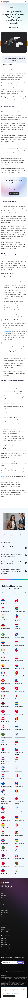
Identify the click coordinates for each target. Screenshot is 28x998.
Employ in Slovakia (19, 858)
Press (2, 902)
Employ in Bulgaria (19, 745)
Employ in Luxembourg (6, 779)
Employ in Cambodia (6, 874)
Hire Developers (5, 951)
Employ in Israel (18, 771)
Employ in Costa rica (19, 668)
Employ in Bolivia (5, 828)
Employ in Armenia (19, 820)
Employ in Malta (18, 779)
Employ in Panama (5, 794)
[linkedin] (13, 27)
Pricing (2, 897)
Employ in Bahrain (5, 866)
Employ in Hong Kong (20, 691)
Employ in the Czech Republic (19, 753)
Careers (3, 899)
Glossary (3, 919)
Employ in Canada (19, 604)
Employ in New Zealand (6, 786)
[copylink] (18, 27)
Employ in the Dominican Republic (7, 762)
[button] (26, 2)
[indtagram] (11, 886)
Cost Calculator (4, 912)
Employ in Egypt (18, 762)
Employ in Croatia (5, 752)
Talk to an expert (14, 193)
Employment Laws (5, 929)
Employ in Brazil (5, 637)
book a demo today (17, 500)
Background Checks (5, 931)
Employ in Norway (19, 786)
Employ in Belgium (19, 722)
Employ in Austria (5, 722)
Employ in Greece (5, 771)
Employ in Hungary (5, 835)
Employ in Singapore (6, 611)
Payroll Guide (4, 940)
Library (2, 914)
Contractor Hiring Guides (6, 948)
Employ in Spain (5, 668)
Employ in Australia (19, 637)
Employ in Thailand (5, 604)
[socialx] (15, 27)
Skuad (2, 477)
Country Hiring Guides (6, 946)
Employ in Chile (18, 683)
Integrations (4, 904)
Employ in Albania (5, 820)
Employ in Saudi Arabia (6, 737)
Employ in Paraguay (19, 851)
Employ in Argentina (6, 745)
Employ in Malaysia (19, 653)
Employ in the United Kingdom (20, 802)
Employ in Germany (5, 628)
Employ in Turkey (19, 714)
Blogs (2, 916)
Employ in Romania (19, 794)
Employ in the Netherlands (18, 629)
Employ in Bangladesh (20, 866)
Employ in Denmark (5, 729)
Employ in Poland (19, 660)
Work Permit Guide (5, 944)
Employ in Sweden (19, 706)
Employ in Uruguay (19, 811)
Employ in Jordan (19, 835)
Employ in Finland (19, 729)
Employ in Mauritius (19, 843)
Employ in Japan (19, 699)
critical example (8, 331)
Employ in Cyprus (19, 874)
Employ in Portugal (19, 676)
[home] (5, 2)
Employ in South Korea (20, 737)
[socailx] (2, 886)
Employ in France (5, 676)
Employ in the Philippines (18, 620)
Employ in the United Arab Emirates (6, 802)
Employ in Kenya (5, 706)
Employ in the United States (6, 811)
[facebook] (10, 27)
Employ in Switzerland (6, 714)
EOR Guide (3, 938)
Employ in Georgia (19, 828)
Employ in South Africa (20, 611)
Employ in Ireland (5, 653)
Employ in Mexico (5, 660)
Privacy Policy (16, 993)
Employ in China (5, 691)
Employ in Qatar (5, 858)
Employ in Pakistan (5, 851)
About (2, 893)
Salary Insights (4, 910)
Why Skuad (3, 895)
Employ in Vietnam (5, 683)
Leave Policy (4, 927)
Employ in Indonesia (19, 645)
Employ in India (4, 619)
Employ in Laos (4, 843)
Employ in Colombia (6, 645)
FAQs (2, 921)
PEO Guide (3, 942)
